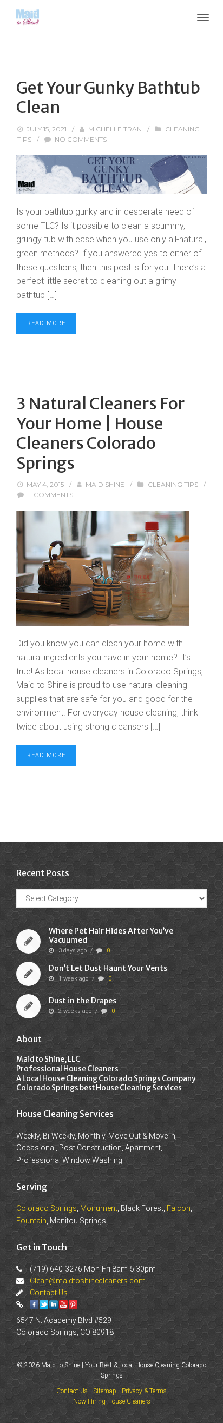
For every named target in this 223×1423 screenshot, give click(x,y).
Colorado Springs (46, 1208)
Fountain (31, 1220)
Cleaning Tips (173, 484)
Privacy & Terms (144, 1391)
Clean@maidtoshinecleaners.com (88, 1280)
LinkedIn (53, 1304)
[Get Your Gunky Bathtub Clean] (111, 174)
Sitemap (104, 1391)
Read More (46, 323)
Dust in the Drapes (82, 1000)
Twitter (44, 1304)
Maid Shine (105, 484)
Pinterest (73, 1304)
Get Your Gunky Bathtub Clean (108, 97)
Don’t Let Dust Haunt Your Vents (108, 968)
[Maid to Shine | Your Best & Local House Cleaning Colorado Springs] (27, 16)
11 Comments (50, 495)
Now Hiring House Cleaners (111, 1401)
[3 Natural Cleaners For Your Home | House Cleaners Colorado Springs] (111, 568)
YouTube (63, 1304)
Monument (98, 1208)
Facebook (34, 1304)
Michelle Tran (115, 129)
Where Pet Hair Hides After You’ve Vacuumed (111, 935)
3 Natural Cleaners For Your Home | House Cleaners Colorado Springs (100, 433)
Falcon (179, 1208)
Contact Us (49, 1292)
